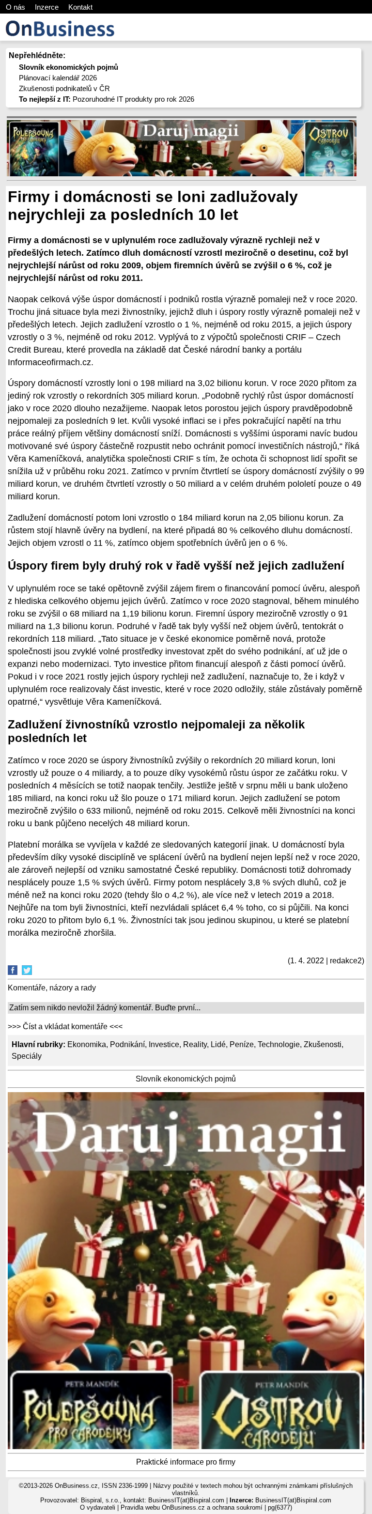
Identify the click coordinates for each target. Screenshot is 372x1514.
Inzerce (47, 7)
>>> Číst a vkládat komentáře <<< (65, 1026)
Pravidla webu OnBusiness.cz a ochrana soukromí (192, 1507)
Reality (195, 1044)
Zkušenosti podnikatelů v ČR (64, 88)
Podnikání (127, 1044)
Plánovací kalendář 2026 (58, 78)
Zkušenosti (322, 1044)
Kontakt (80, 7)
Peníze (242, 1044)
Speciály (27, 1056)
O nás (15, 7)
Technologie (279, 1044)
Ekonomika (86, 1044)
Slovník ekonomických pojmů (186, 1079)
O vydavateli (97, 1507)
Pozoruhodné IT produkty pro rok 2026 (106, 99)
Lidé (218, 1044)
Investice (164, 1044)
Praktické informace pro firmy (185, 1462)
